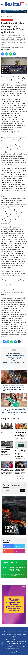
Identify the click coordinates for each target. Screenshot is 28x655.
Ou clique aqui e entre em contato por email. (14, 363)
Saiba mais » (16, 648)
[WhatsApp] (10, 54)
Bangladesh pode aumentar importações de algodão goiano (6, 452)
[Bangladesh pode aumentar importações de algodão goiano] (7, 444)
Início (4, 17)
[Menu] (2, 4)
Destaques (4, 20)
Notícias (10, 17)
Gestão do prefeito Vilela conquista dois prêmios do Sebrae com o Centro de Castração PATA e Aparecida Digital (20, 472)
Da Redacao (6, 47)
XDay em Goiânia (6, 431)
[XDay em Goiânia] (7, 426)
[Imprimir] (19, 341)
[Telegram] (14, 54)
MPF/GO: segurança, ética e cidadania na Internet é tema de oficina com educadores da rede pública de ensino (20, 452)
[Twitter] (6, 54)
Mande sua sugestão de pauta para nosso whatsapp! (14, 357)
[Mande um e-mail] (9, 47)
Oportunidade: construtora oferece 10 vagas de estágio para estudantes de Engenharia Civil (7, 472)
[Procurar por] (26, 4)
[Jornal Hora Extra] (14, 4)
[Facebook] (2, 54)
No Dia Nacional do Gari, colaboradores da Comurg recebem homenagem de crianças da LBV (20, 434)
